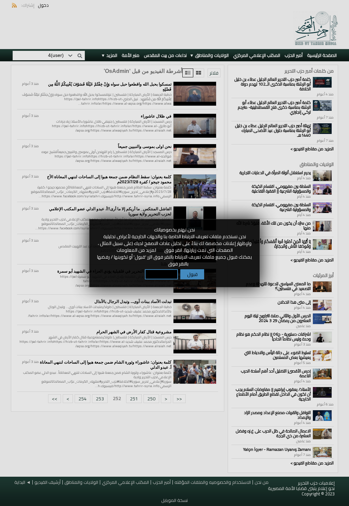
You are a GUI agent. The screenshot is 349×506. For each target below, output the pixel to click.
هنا (160, 250)
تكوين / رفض (161, 274)
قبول (192, 274)
